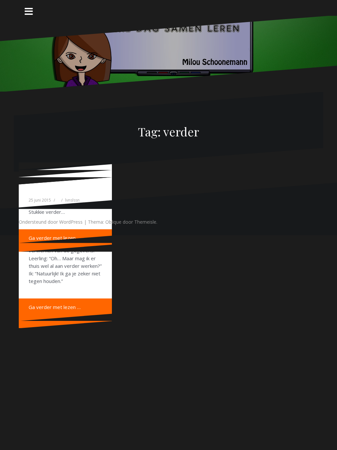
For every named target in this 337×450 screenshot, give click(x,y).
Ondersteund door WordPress (51, 222)
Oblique (113, 222)
